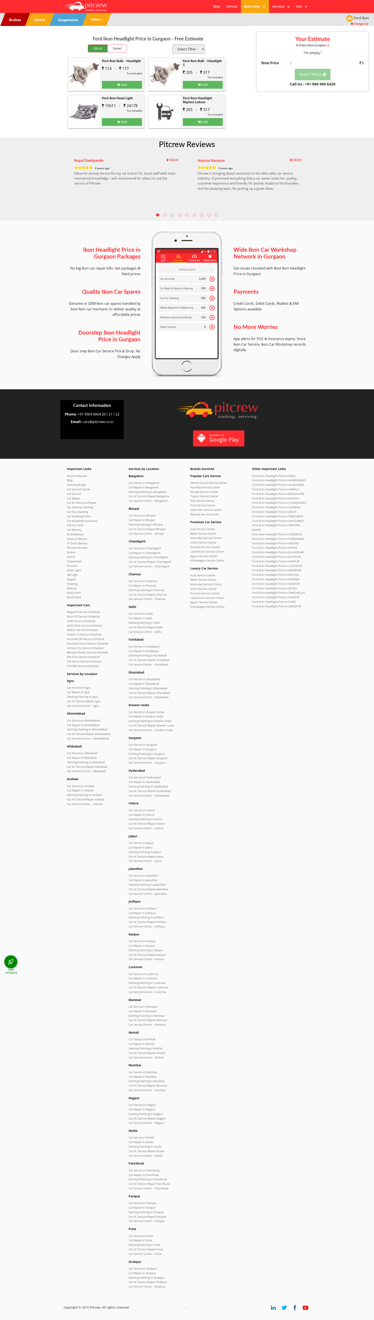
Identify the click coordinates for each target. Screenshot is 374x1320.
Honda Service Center (204, 492)
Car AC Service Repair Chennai (148, 595)
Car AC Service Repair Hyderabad (150, 791)
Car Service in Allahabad (82, 753)
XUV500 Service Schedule (83, 666)
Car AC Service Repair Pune (146, 1249)
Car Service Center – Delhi (145, 632)
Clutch (71, 557)
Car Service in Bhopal (142, 515)
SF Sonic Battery (77, 543)
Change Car (360, 24)
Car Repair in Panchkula (144, 1175)
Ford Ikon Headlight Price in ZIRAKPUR (276, 606)
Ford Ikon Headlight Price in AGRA (273, 476)
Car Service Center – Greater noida (150, 730)
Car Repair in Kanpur (142, 946)
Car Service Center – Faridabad (148, 664)
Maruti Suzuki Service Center (208, 483)
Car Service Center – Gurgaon (147, 763)
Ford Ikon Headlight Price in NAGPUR (276, 584)
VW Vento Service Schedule (84, 661)
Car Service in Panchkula (144, 1170)
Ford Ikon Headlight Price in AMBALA (275, 489)
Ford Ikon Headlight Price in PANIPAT (276, 597)
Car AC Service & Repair (82, 503)
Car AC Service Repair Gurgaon (148, 758)
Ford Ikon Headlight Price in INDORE (275, 543)
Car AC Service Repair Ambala (85, 799)
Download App (76, 485)
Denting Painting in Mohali (146, 1048)
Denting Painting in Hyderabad (148, 786)
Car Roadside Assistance (82, 521)
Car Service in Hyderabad (145, 777)
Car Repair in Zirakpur (142, 1273)
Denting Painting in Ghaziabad (148, 688)
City (300, 6)
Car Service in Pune (141, 1236)
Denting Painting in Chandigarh (149, 557)
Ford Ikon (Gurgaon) (311, 45)
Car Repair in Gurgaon (143, 749)
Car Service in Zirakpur (143, 1268)
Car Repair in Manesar (143, 1011)
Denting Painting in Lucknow (147, 983)
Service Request (77, 476)
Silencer (72, 588)
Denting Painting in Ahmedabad (87, 729)
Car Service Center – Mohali (146, 1057)
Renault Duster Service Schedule (87, 652)
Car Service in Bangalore (144, 483)
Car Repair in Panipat (142, 1207)
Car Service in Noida (141, 1137)
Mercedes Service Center (206, 538)
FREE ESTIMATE (11, 971)
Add (123, 84)
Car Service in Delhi (141, 614)
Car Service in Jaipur (141, 843)
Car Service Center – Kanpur (146, 959)
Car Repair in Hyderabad (144, 782)
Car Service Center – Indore (146, 828)
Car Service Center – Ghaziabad (148, 697)
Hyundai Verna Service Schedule (87, 643)
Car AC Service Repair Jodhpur (148, 922)
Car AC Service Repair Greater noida (151, 725)
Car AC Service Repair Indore (147, 824)
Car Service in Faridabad (144, 646)
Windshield (74, 597)
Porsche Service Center (205, 547)
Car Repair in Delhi (140, 618)
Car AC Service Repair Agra (83, 701)
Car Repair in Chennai (142, 585)
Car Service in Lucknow (143, 974)
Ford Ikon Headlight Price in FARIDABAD (277, 516)
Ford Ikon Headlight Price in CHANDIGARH (279, 503)
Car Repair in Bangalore (143, 487)
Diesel (117, 48)
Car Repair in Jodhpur (142, 913)
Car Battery (74, 530)
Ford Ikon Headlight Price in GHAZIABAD (278, 521)
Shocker (72, 566)
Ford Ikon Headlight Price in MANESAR (276, 570)
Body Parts (74, 593)
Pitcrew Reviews (187, 145)
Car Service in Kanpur (142, 941)
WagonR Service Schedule (83, 612)
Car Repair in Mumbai (142, 1077)
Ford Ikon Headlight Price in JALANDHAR (278, 552)
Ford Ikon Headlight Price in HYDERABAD (278, 539)
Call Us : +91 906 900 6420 (312, 84)
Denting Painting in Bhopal (146, 524)
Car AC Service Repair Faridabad (149, 660)
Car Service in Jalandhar (143, 875)
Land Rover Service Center (207, 551)
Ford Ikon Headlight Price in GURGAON (277, 534)
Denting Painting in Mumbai (146, 1081)
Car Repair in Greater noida (146, 716)
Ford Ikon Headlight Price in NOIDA (274, 588)
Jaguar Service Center (203, 556)
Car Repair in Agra (78, 692)
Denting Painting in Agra (82, 697)
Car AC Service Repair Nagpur (147, 1118)
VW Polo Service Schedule (83, 657)
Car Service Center (78, 489)
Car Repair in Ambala (80, 790)
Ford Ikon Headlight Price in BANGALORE (278, 494)
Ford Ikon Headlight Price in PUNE (274, 602)
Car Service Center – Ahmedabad (88, 738)
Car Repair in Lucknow (143, 978)
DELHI (173, 160)
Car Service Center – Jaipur (145, 861)
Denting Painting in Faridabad (148, 655)
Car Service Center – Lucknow (147, 992)
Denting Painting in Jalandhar (147, 885)
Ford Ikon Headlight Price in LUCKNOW (277, 566)
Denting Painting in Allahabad (86, 762)
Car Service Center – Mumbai (147, 1090)
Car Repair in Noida (141, 1142)
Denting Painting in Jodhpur (146, 917)
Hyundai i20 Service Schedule (85, 639)
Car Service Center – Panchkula (148, 1188)
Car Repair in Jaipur (141, 847)
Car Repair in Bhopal (142, 520)
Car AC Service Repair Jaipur (146, 856)
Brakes (71, 552)
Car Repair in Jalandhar (143, 880)
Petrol (98, 48)
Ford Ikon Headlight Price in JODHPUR (276, 557)
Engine (71, 579)
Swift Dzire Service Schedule (84, 625)
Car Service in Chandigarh (145, 548)
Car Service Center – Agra (83, 706)
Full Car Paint (75, 525)
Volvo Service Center (203, 542)
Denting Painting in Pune (144, 1245)
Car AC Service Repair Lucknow (148, 987)
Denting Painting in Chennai (146, 590)
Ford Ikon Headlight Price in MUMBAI (276, 579)
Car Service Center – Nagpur (146, 1123)
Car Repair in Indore (141, 815)
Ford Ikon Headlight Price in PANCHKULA (278, 593)
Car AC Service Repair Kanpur (147, 955)
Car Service (74, 494)
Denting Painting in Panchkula (148, 1179)
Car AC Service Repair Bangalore (149, 496)
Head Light (74, 570)
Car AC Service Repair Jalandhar (148, 889)
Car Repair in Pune (140, 1240)
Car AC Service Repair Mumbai (148, 1085)
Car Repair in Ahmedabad (83, 725)
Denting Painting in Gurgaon (147, 754)
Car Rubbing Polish (79, 516)
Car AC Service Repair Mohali (147, 1053)
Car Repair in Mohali (141, 1044)
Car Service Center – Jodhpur (147, 926)
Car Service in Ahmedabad (83, 720)
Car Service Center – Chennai (147, 599)
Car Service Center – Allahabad (86, 771)
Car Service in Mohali (142, 1039)
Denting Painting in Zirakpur (146, 1278)
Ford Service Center (202, 505)
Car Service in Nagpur (142, 1105)
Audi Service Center (202, 529)
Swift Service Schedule (81, 621)
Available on (224, 438)
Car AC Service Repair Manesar (148, 1020)
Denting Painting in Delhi (144, 623)
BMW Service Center (203, 534)
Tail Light (72, 575)
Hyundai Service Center (205, 487)
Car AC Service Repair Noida (146, 1151)
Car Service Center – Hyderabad (149, 795)
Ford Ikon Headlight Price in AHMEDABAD (278, 480)
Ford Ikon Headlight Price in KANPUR (275, 561)
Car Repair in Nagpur (142, 1109)
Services (279, 6)
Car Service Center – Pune (145, 1254)
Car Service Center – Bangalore (148, 501)
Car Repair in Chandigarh (144, 553)
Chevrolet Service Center (206, 510)
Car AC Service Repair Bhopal (147, 529)
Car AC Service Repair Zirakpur (148, 1282)
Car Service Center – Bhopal (146, 534)
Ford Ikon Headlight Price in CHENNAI (276, 507)
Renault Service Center (204, 514)
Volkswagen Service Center (207, 560)
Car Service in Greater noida (146, 712)
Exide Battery (75, 534)
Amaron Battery (77, 539)
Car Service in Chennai (143, 581)
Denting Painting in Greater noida (150, 721)
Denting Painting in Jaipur (145, 852)
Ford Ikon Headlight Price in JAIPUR (274, 548)
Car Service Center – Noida (146, 1156)
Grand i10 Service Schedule (84, 634)
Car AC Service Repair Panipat (147, 1217)
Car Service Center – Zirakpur (147, 1286)
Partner (232, 6)
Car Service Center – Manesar (147, 1024)
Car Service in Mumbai (143, 1072)
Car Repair (73, 498)
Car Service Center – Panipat (147, 1221)
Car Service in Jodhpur (143, 908)
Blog (216, 6)
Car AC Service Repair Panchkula (149, 1184)
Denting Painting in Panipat (146, 1212)
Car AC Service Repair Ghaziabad (149, 693)
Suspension (74, 561)
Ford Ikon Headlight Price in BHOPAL (275, 498)
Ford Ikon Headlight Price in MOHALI (275, 575)
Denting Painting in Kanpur (146, 950)
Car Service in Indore (142, 810)
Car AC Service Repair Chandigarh (150, 562)
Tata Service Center (202, 501)
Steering (72, 584)
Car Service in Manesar (143, 1007)
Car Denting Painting (80, 507)
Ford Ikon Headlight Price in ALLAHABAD (278, 485)
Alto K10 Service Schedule (83, 616)
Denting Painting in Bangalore (148, 492)
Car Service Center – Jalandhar (148, 894)
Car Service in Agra (78, 688)
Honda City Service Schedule (85, 648)
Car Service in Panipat (142, 1203)
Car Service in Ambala (80, 786)
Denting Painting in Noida (145, 1146)
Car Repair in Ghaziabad (144, 684)
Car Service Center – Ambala (85, 804)
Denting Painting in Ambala (84, 795)
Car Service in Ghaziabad (144, 679)
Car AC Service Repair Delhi (146, 627)
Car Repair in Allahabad (82, 758)
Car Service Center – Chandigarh (149, 566)
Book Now (252, 6)
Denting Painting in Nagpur (146, 1114)
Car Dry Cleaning (77, 512)
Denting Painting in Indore (145, 819)
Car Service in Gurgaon (143, 745)
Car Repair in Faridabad (143, 651)
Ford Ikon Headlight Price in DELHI (274, 512)
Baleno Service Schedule (82, 630)
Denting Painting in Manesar (147, 1016)
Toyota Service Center (204, 496)
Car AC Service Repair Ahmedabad (88, 734)
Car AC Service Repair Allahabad (87, 767)
